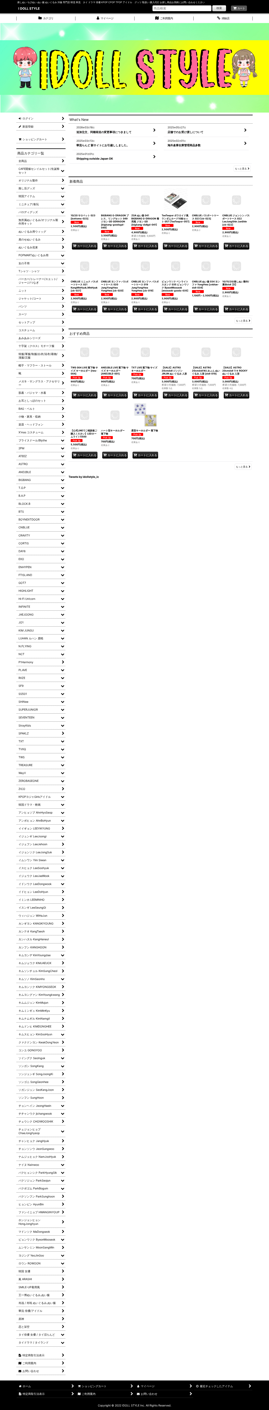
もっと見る (241, 168)
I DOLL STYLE (29, 8)
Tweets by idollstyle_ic (84, 476)
